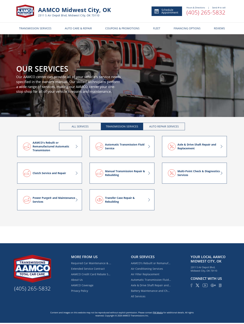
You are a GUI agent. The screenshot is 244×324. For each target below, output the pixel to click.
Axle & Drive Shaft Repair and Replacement (151, 285)
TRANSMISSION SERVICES (35, 28)
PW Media (158, 312)
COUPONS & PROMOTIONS (122, 28)
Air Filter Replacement (145, 274)
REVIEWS (219, 28)
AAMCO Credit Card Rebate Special (91, 274)
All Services (138, 296)
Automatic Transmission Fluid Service (151, 280)
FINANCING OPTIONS (187, 28)
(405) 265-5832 (205, 12)
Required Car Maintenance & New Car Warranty (91, 263)
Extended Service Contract (88, 268)
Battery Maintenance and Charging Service (151, 291)
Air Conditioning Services (147, 268)
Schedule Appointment (169, 11)
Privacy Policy (79, 291)
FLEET (156, 28)
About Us (77, 280)
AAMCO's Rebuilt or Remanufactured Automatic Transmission (151, 263)
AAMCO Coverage (82, 285)
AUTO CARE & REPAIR (78, 28)
